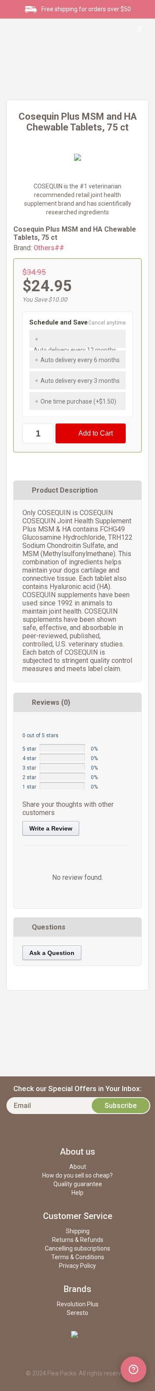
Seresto (77, 1312)
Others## (49, 248)
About (77, 1166)
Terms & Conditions (77, 1257)
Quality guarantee (77, 1184)
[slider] (43, 725)
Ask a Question (51, 952)
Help (77, 1192)
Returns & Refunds (77, 1239)
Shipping (78, 1231)
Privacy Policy (77, 1265)
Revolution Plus (78, 1304)
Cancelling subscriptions (77, 1248)
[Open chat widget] (133, 1369)
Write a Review (50, 828)
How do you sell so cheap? (77, 1175)
